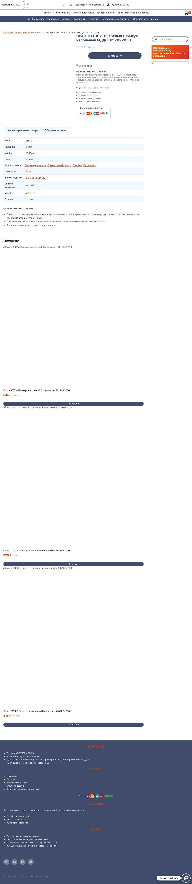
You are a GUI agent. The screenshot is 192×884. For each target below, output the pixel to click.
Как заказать (63, 12)
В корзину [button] (73, 403)
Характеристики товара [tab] (22, 130)
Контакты (47, 12)
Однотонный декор (59, 165)
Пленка (77, 165)
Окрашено (89, 165)
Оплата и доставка (83, 12)
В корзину (115, 55)
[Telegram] (6, 862)
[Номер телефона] (31, 862)
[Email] (23, 862)
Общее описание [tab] (55, 130)
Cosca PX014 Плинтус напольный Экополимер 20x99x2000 (36, 390)
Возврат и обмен (106, 12)
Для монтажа (140, 19)
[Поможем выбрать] (186, 878)
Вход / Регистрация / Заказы (134, 12)
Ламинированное (35, 165)
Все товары (37, 19)
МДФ (27, 171)
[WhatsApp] (14, 862)
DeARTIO (30, 192)
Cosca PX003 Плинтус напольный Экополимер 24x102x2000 (37, 711)
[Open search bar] (29, 19)
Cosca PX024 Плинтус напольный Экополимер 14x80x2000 (36, 550)
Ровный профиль (34, 177)
